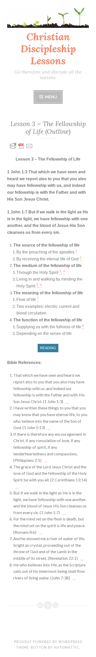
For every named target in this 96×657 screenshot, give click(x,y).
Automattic (66, 647)
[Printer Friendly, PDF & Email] (21, 148)
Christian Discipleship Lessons (48, 48)
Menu (51, 96)
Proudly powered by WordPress (48, 642)
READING (48, 348)
